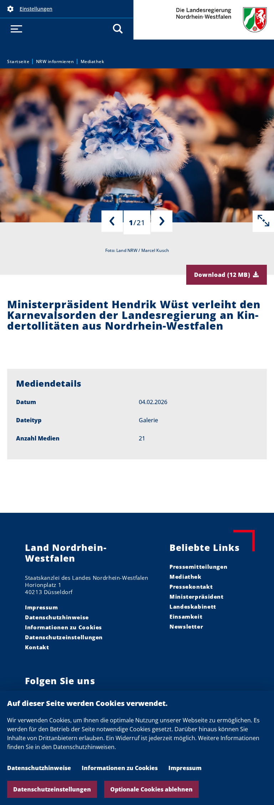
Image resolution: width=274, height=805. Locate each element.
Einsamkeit (185, 616)
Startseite (18, 61)
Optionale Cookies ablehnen (151, 789)
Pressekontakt (191, 586)
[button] (66, 9)
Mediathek (93, 61)
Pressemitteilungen (198, 566)
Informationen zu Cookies (120, 768)
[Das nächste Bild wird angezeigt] (162, 221)
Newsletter (186, 626)
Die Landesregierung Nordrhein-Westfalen (204, 19)
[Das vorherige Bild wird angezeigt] (112, 221)
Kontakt (37, 647)
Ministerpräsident (196, 596)
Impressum (185, 768)
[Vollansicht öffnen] (263, 221)
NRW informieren (55, 61)
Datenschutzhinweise (39, 768)
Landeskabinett (192, 606)
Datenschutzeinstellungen (52, 789)
